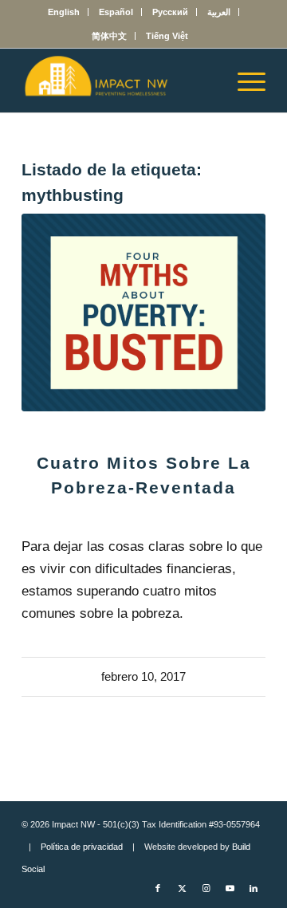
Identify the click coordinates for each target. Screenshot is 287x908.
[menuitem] (64, 12)
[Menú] (243, 80)
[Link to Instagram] (206, 888)
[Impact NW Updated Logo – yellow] (119, 80)
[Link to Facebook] (158, 888)
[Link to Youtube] (230, 888)
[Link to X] (182, 888)
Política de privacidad (82, 846)
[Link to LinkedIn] (253, 888)
